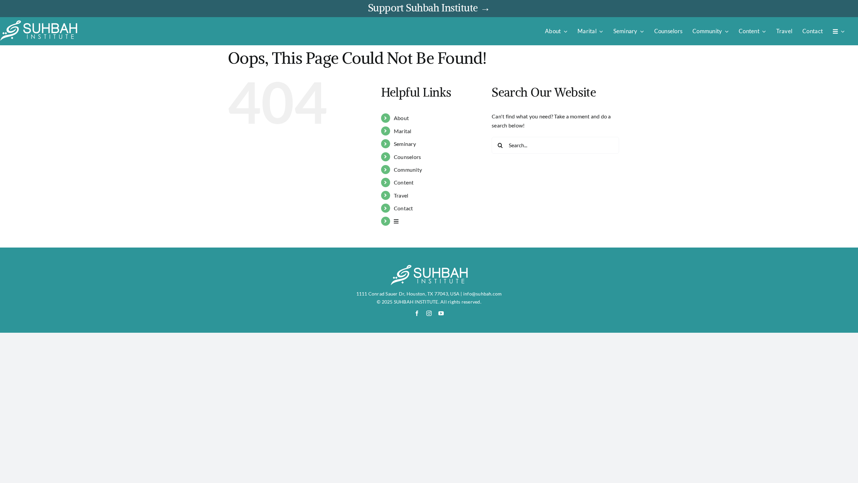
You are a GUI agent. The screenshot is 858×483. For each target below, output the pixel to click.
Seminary (405, 144)
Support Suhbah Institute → (429, 7)
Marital (403, 131)
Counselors (407, 157)
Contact (403, 208)
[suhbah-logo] (38, 22)
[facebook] (417, 313)
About (401, 118)
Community (408, 169)
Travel (401, 195)
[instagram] (429, 313)
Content (404, 182)
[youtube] (441, 313)
